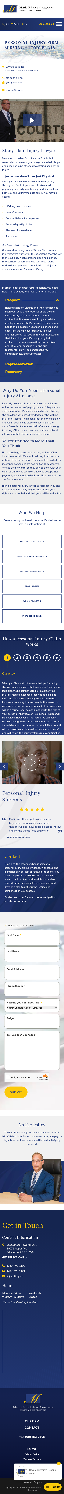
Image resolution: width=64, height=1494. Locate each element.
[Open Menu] (59, 24)
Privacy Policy (32, 1454)
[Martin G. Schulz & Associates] (28, 8)
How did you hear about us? (24, 1002)
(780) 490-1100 (14, 78)
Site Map (32, 1448)
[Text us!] (52, 1488)
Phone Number (16, 986)
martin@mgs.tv (15, 90)
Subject (12, 1018)
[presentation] (4, 766)
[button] (32, 120)
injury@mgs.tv (15, 1276)
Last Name (13, 951)
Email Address (16, 969)
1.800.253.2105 (46, 24)
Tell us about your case (21, 1034)
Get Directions (13, 1257)
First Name (13, 935)
